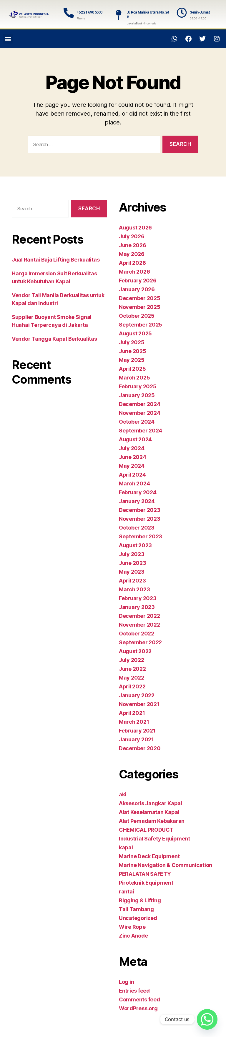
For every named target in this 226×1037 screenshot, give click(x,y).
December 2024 (139, 404)
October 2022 (136, 633)
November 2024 (139, 413)
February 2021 (137, 731)
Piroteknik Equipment (146, 883)
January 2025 (137, 395)
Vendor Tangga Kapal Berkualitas (54, 339)
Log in (126, 982)
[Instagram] (216, 38)
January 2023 (137, 607)
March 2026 (134, 272)
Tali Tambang (136, 909)
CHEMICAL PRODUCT (146, 830)
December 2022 (139, 616)
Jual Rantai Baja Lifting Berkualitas (55, 260)
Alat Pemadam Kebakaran (152, 821)
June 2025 (132, 351)
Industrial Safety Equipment (154, 838)
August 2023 (135, 545)
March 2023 (134, 589)
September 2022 (140, 642)
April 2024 (132, 475)
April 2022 (132, 686)
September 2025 (140, 325)
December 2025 (139, 298)
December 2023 (139, 510)
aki (122, 794)
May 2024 (131, 466)
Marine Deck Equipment (149, 856)
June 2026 (132, 245)
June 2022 (132, 669)
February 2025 (138, 386)
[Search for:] (92, 145)
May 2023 (131, 572)
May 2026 (131, 254)
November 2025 (139, 307)
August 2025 (135, 333)
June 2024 (132, 457)
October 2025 (136, 316)
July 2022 (131, 660)
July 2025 (131, 342)
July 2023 (131, 554)
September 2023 (140, 536)
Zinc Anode (133, 936)
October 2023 (136, 528)
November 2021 (139, 704)
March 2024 (134, 483)
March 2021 (134, 722)
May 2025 (131, 360)
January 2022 (136, 695)
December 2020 (140, 748)
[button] (8, 39)
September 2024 (140, 430)
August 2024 (135, 439)
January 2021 (136, 739)
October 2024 (136, 422)
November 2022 (139, 625)
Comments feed (139, 999)
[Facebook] (188, 38)
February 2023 (138, 598)
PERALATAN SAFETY (145, 874)
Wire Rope (132, 927)
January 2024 (137, 501)
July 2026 (131, 236)
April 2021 (132, 713)
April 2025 (132, 369)
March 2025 (134, 377)
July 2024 (131, 448)
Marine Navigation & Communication (165, 865)
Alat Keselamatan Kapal (149, 812)
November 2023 (139, 519)
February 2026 (138, 280)
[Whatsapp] (174, 38)
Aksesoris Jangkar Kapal (150, 803)
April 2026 (132, 263)
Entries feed (134, 991)
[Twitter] (202, 38)
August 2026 (135, 227)
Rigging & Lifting (140, 900)
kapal (126, 847)
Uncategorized (138, 918)
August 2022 (135, 651)
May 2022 (131, 678)
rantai (126, 891)
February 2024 (138, 492)
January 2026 (137, 289)
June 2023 (132, 563)
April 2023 (132, 580)
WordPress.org (138, 1008)
